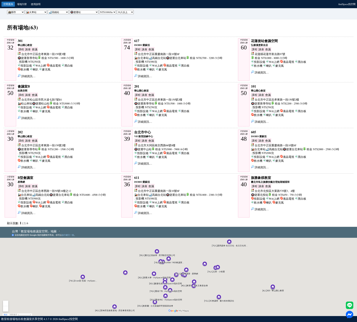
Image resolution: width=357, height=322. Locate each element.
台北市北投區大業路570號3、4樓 (275, 191)
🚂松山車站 (25, 103)
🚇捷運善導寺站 (28, 58)
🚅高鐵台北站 (157, 58)
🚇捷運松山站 (40, 103)
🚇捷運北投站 (259, 195)
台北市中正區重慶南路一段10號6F (159, 54)
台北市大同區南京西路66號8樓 (156, 145)
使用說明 (36, 4)
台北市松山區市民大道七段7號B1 (41, 99)
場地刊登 (22, 4)
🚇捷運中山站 (143, 149)
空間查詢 (8, 4)
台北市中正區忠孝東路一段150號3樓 (43, 54)
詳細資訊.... (28, 76)
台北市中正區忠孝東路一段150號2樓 (160, 99)
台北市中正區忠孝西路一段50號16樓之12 (46, 191)
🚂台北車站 (141, 58)
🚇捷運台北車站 (176, 58)
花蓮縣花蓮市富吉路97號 (270, 54)
